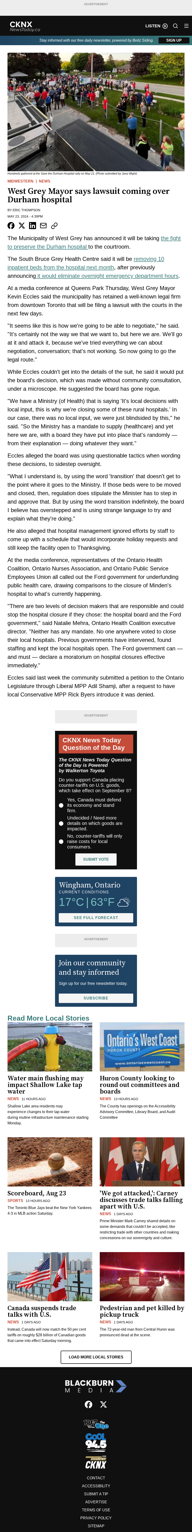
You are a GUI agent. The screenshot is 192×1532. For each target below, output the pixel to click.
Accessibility (96, 1486)
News (44, 181)
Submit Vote (96, 859)
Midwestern (20, 181)
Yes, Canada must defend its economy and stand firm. (94, 805)
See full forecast (96, 918)
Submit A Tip (96, 1494)
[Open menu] (186, 26)
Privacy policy (96, 1518)
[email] (43, 225)
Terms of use (96, 1510)
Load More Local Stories (96, 1357)
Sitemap (96, 1526)
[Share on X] (21, 225)
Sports (15, 1201)
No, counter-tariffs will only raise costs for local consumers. (94, 841)
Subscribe (96, 998)
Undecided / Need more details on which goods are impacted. (94, 823)
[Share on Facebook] (11, 225)
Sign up (174, 40)
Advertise (96, 1502)
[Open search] (175, 26)
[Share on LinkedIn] (32, 225)
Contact (96, 1478)
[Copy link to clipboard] (54, 226)
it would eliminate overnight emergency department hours (107, 276)
